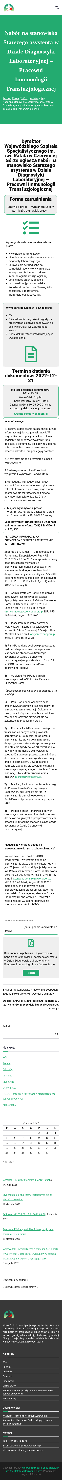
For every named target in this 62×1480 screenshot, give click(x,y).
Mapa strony (9, 1104)
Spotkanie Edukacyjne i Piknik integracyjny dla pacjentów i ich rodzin (28, 1232)
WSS (5, 1057)
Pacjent (6, 1063)
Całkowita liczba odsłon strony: (20, 1286)
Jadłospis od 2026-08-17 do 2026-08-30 (24, 1214)
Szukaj (6, 1026)
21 (22, 1147)
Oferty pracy (9, 1087)
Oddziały (7, 1069)
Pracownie (8, 1081)
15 (31, 1142)
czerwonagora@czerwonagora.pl (23, 611)
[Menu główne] (56, 7)
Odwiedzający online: (15, 1279)
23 (39, 1147)
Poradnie (7, 1075)
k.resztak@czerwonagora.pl (31, 413)
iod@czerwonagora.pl (42, 634)
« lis (5, 1161)
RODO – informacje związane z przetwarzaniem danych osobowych (29, 1096)
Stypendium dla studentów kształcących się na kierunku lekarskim (27, 1197)
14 (22, 1142)
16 (39, 1142)
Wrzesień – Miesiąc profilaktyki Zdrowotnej (26, 1179)
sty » (11, 1161)
